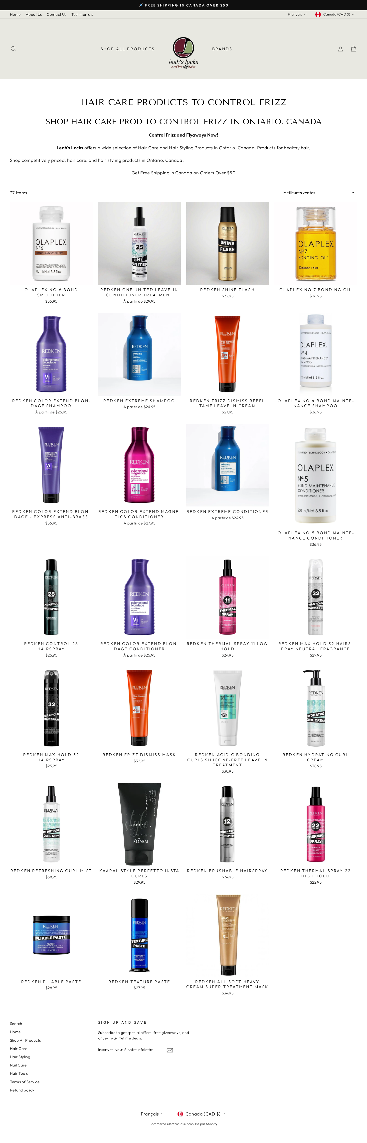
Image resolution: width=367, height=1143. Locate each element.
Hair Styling (20, 1056)
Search (16, 1023)
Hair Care (18, 1048)
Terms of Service (24, 1081)
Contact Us (56, 14)
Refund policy (22, 1090)
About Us (34, 14)
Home (15, 14)
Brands (222, 48)
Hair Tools (19, 1073)
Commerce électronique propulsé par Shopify (183, 1124)
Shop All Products (128, 48)
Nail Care (18, 1065)
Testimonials (82, 14)
